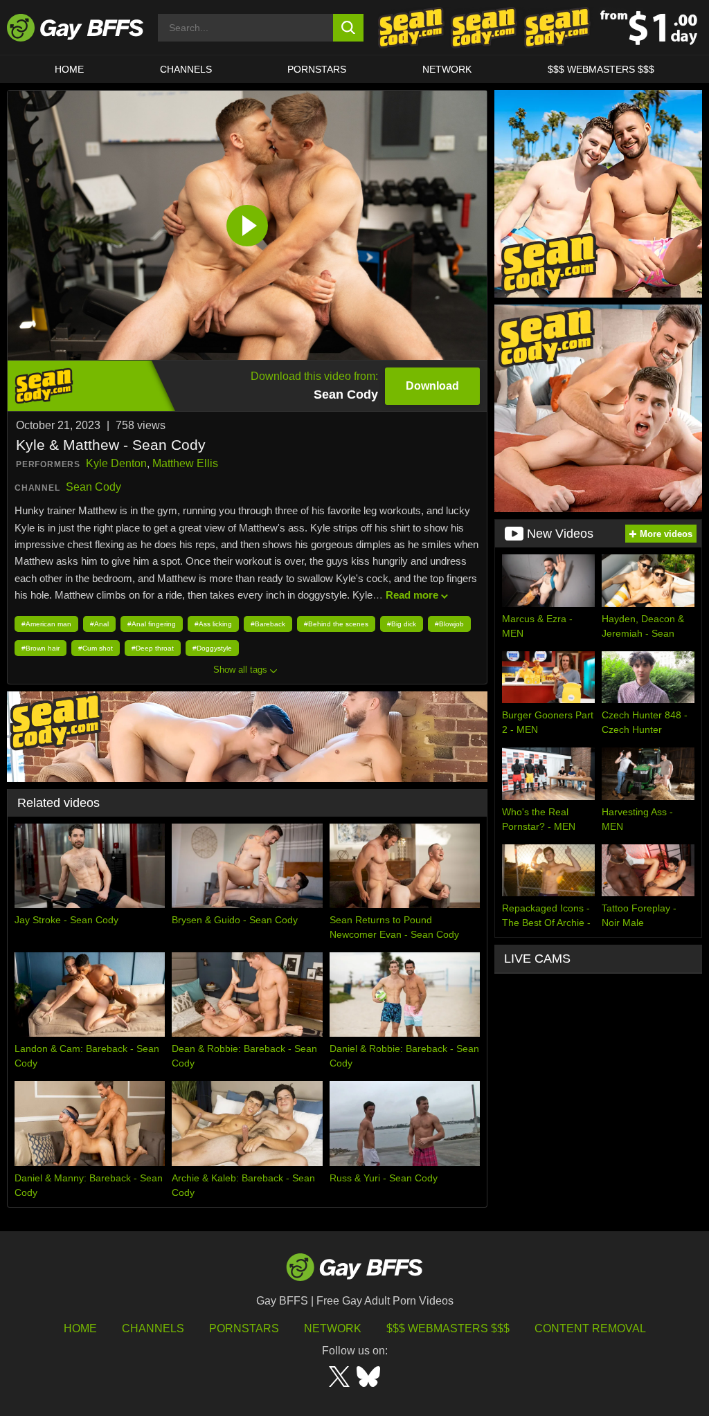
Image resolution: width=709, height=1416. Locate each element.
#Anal (99, 624)
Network (447, 69)
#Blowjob (449, 624)
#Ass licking (213, 624)
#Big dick (401, 624)
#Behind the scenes (336, 624)
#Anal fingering (151, 624)
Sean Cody (93, 487)
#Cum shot (95, 648)
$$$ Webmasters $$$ (601, 69)
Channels (153, 1328)
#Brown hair (40, 648)
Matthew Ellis (185, 463)
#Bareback (268, 624)
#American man (46, 624)
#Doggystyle (212, 648)
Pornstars (244, 1328)
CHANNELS (186, 69)
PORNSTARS (316, 69)
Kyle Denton (116, 463)
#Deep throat (153, 648)
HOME (69, 69)
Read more (412, 595)
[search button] (348, 28)
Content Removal (590, 1328)
